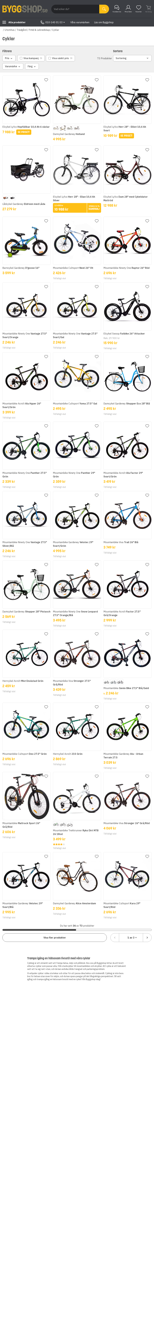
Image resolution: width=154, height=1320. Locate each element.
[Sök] (104, 9)
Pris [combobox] (7, 58)
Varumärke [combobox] (11, 66)
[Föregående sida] (115, 937)
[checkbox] (31, 58)
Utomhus (10, 29)
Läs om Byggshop (104, 22)
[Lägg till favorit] (46, 79)
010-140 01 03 (54, 22)
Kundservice (117, 12)
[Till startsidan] (25, 9)
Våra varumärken (79, 22)
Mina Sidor (128, 12)
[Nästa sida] (147, 937)
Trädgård (22, 29)
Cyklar (55, 29)
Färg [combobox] (30, 66)
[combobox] (131, 937)
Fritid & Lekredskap (39, 29)
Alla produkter (17, 22)
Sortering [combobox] (121, 58)
